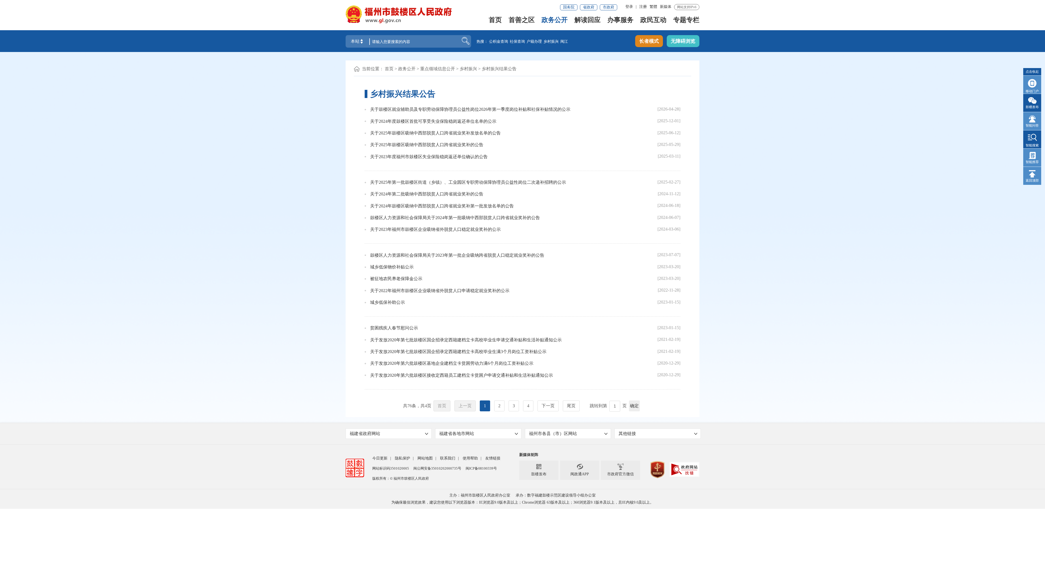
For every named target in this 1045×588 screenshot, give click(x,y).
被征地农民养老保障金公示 (396, 278)
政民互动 (653, 20)
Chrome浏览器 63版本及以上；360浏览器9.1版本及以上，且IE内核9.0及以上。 (588, 502)
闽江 (564, 41)
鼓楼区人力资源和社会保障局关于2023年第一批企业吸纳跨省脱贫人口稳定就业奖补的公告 (457, 255)
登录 (629, 7)
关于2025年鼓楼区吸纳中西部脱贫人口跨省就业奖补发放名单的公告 (435, 133)
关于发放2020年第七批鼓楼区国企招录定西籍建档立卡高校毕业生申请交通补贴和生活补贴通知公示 (466, 340)
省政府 (588, 7)
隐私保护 (402, 458)
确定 (634, 405)
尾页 (571, 405)
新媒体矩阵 (528, 455)
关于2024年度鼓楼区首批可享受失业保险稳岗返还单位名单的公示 (433, 121)
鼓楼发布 (538, 469)
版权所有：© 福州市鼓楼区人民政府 (400, 478)
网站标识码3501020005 (390, 468)
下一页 (548, 405)
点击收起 (1032, 72)
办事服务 (620, 20)
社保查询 (517, 41)
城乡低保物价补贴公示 (392, 267)
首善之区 (522, 20)
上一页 (465, 405)
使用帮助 (470, 458)
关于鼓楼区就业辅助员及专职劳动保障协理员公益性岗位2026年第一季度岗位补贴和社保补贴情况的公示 (470, 109)
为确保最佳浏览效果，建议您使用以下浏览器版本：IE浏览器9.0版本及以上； (456, 502)
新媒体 (665, 7)
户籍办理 (534, 41)
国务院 (568, 7)
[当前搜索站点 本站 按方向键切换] (361, 41)
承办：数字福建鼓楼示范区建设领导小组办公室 (556, 495)
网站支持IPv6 (686, 7)
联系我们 (447, 458)
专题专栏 (686, 20)
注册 (643, 7)
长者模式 (649, 41)
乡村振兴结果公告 (499, 68)
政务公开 (555, 20)
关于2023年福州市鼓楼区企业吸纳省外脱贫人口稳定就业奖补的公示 (435, 229)
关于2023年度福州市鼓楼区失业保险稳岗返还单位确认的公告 (429, 156)
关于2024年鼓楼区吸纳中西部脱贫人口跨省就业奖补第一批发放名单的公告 (442, 206)
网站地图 (425, 458)
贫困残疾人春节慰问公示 (394, 328)
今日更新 (380, 458)
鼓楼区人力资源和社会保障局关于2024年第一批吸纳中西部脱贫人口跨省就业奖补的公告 (455, 217)
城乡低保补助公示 (387, 302)
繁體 (653, 7)
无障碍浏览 (683, 41)
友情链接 (492, 458)
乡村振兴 (551, 41)
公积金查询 (498, 41)
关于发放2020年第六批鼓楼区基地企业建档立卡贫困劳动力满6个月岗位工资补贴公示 (451, 363)
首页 (495, 20)
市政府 (608, 7)
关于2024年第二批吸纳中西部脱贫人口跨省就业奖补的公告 (426, 194)
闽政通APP (579, 469)
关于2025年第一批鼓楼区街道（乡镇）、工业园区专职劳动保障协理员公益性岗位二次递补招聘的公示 (468, 182)
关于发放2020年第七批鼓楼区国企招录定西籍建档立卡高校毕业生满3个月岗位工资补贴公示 (458, 351)
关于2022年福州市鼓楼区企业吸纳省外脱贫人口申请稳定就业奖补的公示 (439, 290)
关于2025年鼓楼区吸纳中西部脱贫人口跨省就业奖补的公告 (426, 144)
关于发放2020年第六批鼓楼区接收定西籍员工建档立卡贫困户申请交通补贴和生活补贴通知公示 (461, 375)
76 (409, 405)
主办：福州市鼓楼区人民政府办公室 (479, 495)
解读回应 (587, 20)
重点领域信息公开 (437, 68)
